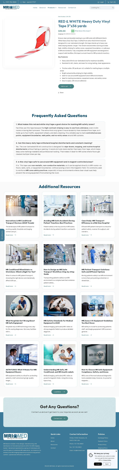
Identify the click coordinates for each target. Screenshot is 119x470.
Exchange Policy (103, 438)
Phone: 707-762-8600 (76, 444)
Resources (54, 444)
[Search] (113, 8)
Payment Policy (102, 441)
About (53, 441)
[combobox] (102, 8)
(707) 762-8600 (11, 2)
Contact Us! (58, 418)
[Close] (116, 451)
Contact (53, 448)
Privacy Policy (102, 444)
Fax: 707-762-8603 (75, 447)
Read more (9, 235)
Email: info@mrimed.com (77, 450)
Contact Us (2, 235)
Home (52, 438)
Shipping (60, 34)
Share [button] (62, 92)
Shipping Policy (102, 448)
